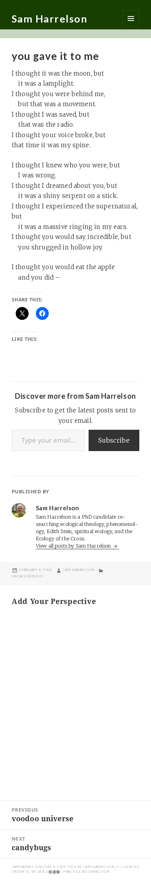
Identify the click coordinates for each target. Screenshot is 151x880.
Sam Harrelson (50, 18)
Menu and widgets (130, 18)
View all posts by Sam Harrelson (74, 546)
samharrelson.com (32, 867)
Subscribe (114, 440)
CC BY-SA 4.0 (37, 872)
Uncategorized (27, 576)
